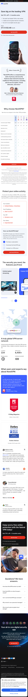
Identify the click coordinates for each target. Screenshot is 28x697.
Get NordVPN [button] (14, 32)
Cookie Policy (16, 686)
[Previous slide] (12, 300)
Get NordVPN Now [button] (14, 252)
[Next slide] (16, 300)
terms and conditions (15, 543)
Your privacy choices (20, 667)
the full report (16, 170)
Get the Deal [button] (14, 164)
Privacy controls (14, 693)
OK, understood (14, 690)
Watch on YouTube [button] (7, 497)
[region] (14, 281)
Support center (4, 667)
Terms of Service (11, 667)
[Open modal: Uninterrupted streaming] (15, 292)
